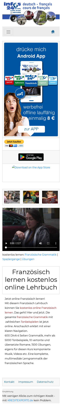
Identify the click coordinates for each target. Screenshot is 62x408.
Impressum (25, 381)
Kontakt (9, 381)
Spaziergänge (11, 259)
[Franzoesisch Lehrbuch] (31, 89)
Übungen (28, 259)
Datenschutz (45, 381)
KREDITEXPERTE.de (20, 400)
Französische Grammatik (40, 254)
